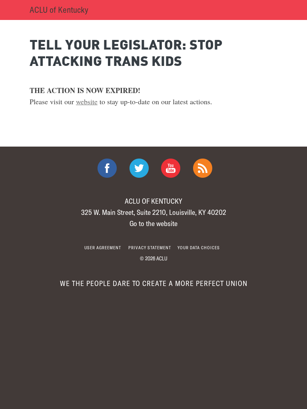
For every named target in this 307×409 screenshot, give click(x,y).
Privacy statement (149, 247)
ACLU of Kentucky (59, 9)
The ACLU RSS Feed (202, 168)
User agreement (102, 247)
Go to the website (153, 223)
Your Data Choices (198, 247)
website (87, 101)
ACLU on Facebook (107, 168)
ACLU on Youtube (170, 168)
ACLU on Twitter (139, 168)
